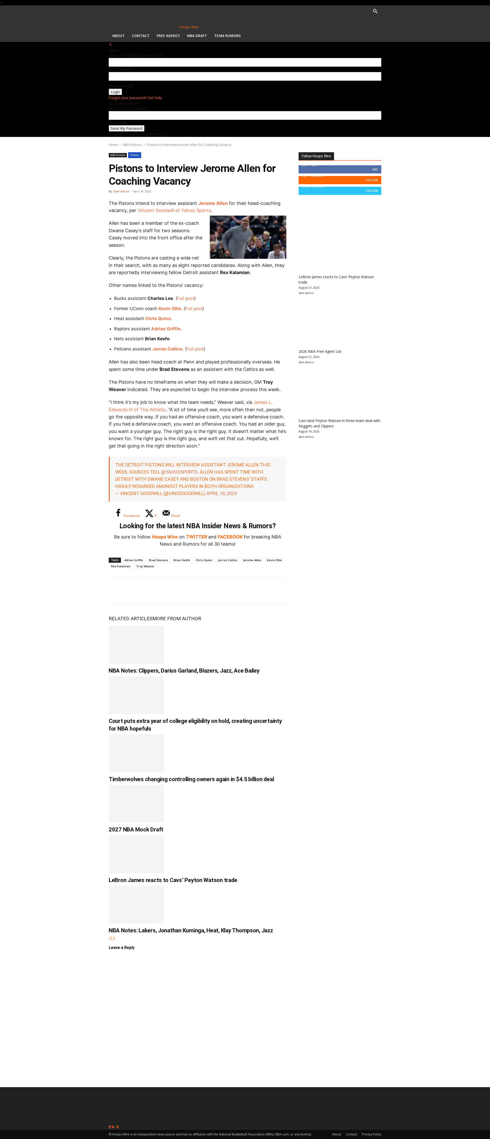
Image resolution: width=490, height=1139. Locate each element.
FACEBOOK (230, 536)
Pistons (134, 155)
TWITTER (196, 536)
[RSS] (113, 1127)
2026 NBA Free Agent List (320, 351)
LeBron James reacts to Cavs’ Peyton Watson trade (173, 880)
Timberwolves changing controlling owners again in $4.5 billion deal (191, 779)
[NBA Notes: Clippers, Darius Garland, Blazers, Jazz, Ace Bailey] (136, 645)
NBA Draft (197, 35)
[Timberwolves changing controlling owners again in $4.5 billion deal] (136, 753)
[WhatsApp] (150, 590)
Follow (372, 180)
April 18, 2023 (221, 493)
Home (113, 144)
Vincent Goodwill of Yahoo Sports (174, 210)
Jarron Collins (167, 348)
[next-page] (114, 938)
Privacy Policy (371, 1134)
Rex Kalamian (120, 566)
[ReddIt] (167, 590)
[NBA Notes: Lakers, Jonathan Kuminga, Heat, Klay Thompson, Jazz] (136, 904)
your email (117, 122)
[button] (375, 11)
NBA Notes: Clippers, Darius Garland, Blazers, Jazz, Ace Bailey (184, 670)
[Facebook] (116, 590)
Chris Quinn (158, 318)
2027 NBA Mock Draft (136, 829)
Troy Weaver (145, 566)
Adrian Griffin (166, 328)
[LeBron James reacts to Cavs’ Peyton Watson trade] (136, 854)
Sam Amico (121, 191)
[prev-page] (110, 938)
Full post (185, 298)
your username (121, 69)
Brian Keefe (182, 560)
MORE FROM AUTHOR (176, 618)
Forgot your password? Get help (135, 97)
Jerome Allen (213, 203)
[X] (133, 590)
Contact (141, 35)
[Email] (183, 590)
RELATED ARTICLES (130, 618)
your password (121, 86)
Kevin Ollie (169, 308)
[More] (201, 590)
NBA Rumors (132, 144)
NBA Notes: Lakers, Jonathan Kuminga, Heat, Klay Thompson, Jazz (191, 930)
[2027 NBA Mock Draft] (136, 804)
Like (375, 169)
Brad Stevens (158, 560)
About (118, 35)
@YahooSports (179, 472)
